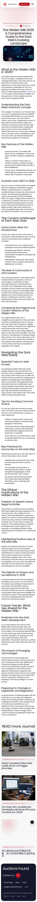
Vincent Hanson (27, 26)
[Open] (32, 4)
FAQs (24, 882)
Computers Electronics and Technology (18, 23)
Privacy (13, 896)
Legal (23, 896)
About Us (6, 896)
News (17, 882)
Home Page (8, 882)
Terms (18, 896)
